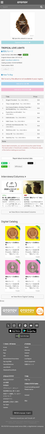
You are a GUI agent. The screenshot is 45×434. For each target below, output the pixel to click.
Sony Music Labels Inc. (12, 60)
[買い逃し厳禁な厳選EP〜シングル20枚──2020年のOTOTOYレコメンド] (11, 187)
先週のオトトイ (29, 364)
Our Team (6, 404)
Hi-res (25, 55)
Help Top (27, 379)
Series (26, 347)
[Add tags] (12, 69)
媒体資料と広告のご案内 (10, 402)
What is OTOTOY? (8, 379)
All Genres (12, 344)
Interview (27, 350)
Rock (4, 350)
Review (27, 356)
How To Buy (8, 75)
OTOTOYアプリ (7, 399)
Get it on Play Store (29, 331)
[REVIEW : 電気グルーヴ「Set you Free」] (33, 187)
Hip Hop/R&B (7, 361)
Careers (5, 407)
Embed (19, 166)
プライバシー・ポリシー (10, 388)
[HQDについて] (20, 55)
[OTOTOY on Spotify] (25, 325)
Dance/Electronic (8, 364)
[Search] (42, 6)
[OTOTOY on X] (8, 325)
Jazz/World (6, 367)
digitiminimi (32, 426)
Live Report (28, 358)
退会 (26, 401)
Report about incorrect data (22, 158)
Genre (6, 344)
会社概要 (6, 382)
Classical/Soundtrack (9, 370)
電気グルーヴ (7, 51)
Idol (4, 356)
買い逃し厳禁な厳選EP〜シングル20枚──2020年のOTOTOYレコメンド (11, 199)
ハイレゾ (6, 69)
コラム (4, 195)
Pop (4, 353)
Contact (27, 395)
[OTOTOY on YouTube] (31, 325)
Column (27, 353)
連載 (25, 195)
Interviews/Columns (13, 176)
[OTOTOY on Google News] (37, 325)
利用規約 (6, 385)
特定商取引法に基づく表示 (11, 391)
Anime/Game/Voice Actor (11, 358)
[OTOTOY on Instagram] (14, 325)
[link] (22, 42)
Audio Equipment (30, 361)
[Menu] (2, 2)
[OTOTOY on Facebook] (20, 325)
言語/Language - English (23, 413)
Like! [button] (5, 166)
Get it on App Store (14, 331)
